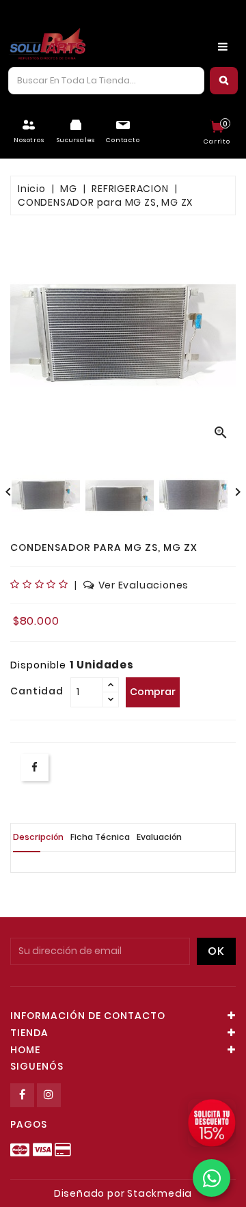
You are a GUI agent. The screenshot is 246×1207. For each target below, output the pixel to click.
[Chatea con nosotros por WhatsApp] (211, 1178)
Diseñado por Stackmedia (123, 1193)
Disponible (38, 665)
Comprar (153, 692)
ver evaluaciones (143, 585)
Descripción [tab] (38, 837)
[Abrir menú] (223, 46)
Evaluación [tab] (159, 837)
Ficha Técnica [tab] (100, 837)
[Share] (34, 767)
